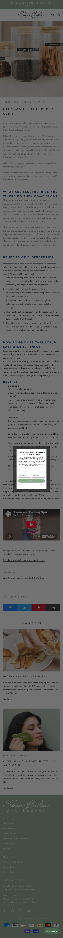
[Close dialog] (44, 451)
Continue (31, 481)
